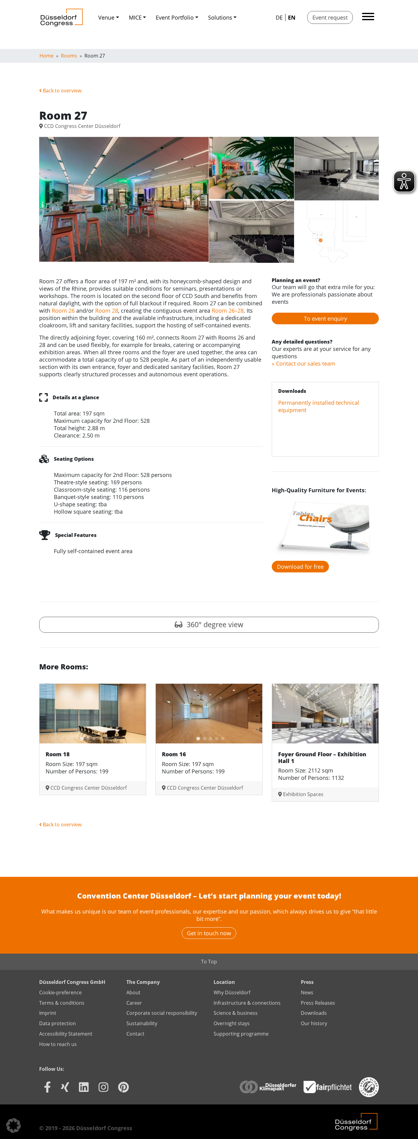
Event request (330, 17)
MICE (135, 17)
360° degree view (214, 624)
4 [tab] (98, 737)
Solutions (220, 17)
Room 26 (63, 310)
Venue (106, 17)
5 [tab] (104, 737)
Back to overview (61, 90)
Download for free (300, 566)
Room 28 (106, 310)
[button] (13, 1125)
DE (279, 17)
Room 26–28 (228, 310)
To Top (209, 961)
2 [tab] (86, 737)
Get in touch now (209, 933)
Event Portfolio (175, 17)
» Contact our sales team (303, 363)
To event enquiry (325, 318)
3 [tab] (92, 737)
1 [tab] (80, 737)
